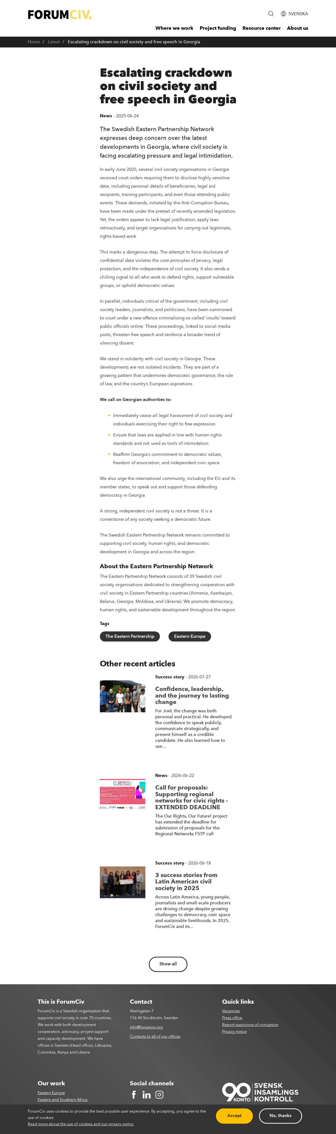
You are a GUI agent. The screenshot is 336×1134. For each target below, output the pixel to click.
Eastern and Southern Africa (63, 1100)
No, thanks (280, 1116)
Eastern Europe (189, 636)
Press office (232, 1018)
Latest (54, 42)
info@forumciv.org (146, 1028)
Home (34, 42)
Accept (234, 1116)
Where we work (174, 28)
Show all (168, 964)
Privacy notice (234, 1032)
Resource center (262, 28)
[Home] (60, 14)
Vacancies (231, 1011)
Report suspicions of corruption (250, 1025)
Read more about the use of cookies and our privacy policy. (81, 1124)
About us (297, 28)
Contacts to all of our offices (155, 1037)
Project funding (218, 28)
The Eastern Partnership (130, 636)
